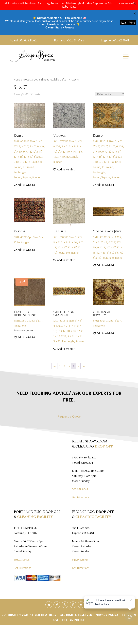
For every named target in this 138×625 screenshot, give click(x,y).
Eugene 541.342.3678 (115, 40)
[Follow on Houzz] (48, 604)
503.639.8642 (80, 489)
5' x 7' (65, 79)
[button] (24, 184)
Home (17, 79)
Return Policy (73, 620)
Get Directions (80, 497)
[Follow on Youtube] (81, 604)
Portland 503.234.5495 (69, 40)
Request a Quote (69, 416)
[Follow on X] (65, 604)
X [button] (134, 3)
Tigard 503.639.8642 (23, 40)
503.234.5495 (22, 560)
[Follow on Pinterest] (73, 604)
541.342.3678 (80, 560)
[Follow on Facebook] (57, 604)
